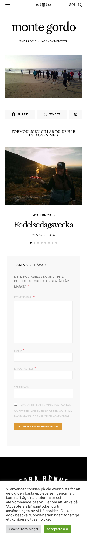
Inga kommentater (54, 41)
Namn (19, 350)
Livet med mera (43, 214)
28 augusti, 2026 (43, 234)
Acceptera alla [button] (57, 529)
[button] (31, 243)
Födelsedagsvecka (43, 224)
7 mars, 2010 (27, 41)
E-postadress (25, 368)
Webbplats (22, 386)
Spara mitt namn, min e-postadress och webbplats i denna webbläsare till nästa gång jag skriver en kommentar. (43, 410)
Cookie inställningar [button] (23, 529)
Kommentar (23, 297)
